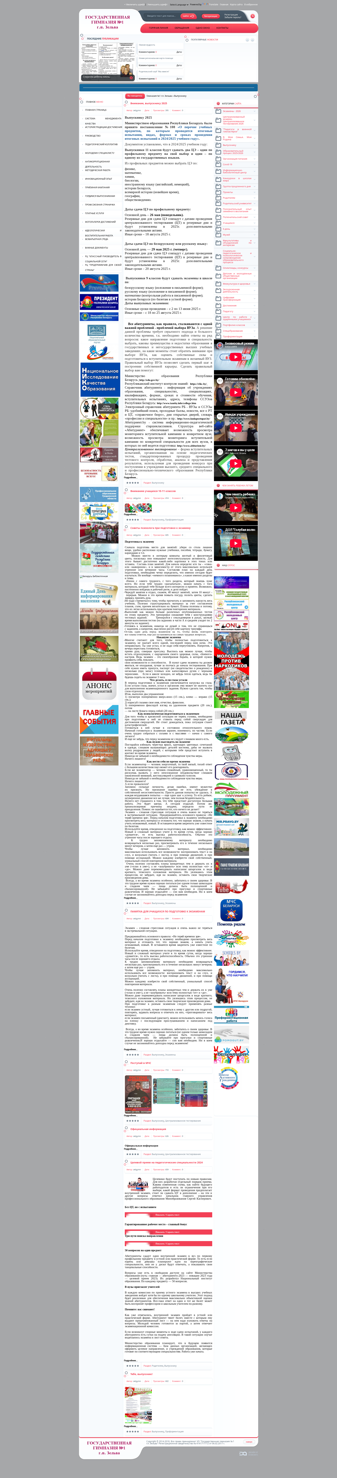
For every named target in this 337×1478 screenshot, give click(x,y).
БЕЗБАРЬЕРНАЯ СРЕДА (96, 239)
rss (252, 16)
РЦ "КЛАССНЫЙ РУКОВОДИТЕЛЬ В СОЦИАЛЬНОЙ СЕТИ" (103, 258)
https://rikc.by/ (198, 383)
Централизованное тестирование (183, 1120)
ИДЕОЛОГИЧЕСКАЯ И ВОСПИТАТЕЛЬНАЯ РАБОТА (103, 233)
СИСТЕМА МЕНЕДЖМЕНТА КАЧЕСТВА (103, 121)
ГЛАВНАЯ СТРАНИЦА (96, 109)
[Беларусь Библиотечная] (94, 576)
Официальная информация (148, 1129)
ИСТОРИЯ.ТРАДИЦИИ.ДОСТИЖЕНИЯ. (103, 127)
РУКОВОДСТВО (92, 135)
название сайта (109, 23)
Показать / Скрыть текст (167, 1215)
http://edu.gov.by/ (149, 380)
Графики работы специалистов (213, 58)
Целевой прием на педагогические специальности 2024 (166, 1162)
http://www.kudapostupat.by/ (193, 418)
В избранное (251, 4)
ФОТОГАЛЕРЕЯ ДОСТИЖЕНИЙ (100, 221)
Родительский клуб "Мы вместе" (213, 70)
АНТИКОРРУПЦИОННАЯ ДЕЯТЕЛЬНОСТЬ (97, 164)
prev (247, 40)
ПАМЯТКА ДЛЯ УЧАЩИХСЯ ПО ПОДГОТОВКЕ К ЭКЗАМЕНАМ (167, 911)
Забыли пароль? (232, 17)
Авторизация (211, 16)
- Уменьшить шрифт (156, 4)
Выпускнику (158, 482)
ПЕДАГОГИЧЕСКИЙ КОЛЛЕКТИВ (101, 144)
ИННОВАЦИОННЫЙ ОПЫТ (98, 178)
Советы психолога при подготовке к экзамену (160, 528)
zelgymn (137, 110)
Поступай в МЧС (140, 1063)
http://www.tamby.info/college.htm (176, 403)
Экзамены (170, 903)
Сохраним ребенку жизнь (131, 78)
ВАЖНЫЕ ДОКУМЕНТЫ (96, 247)
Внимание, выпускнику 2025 (148, 103)
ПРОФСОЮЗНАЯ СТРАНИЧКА (100, 204)
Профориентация (174, 519)
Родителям (157, 1365)
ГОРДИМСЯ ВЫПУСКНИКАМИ (100, 196)
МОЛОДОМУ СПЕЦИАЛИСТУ (99, 153)
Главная (224, 4)
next (252, 40)
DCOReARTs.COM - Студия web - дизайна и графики (248, 1453)
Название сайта (111, 1449)
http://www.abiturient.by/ (191, 445)
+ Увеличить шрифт (134, 4)
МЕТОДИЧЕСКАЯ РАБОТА (97, 170)
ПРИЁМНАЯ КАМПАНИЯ (97, 187)
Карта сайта (236, 4)
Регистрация (231, 14)
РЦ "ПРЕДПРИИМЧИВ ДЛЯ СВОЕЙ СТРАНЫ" (103, 267)
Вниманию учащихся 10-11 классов (153, 491)
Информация (204, 45)
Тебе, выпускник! (141, 1374)
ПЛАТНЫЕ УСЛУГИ (94, 213)
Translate (213, 4)
